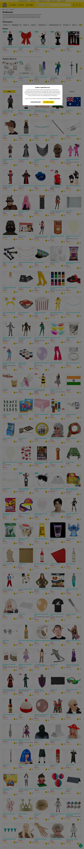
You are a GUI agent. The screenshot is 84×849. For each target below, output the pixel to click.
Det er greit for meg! (48, 102)
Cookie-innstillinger (36, 102)
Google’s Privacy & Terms (54, 98)
